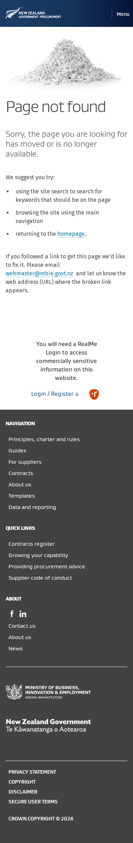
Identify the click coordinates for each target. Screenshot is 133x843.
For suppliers (25, 462)
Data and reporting (32, 507)
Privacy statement (32, 772)
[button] (123, 14)
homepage (71, 233)
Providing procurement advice (47, 566)
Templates (22, 496)
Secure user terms (33, 802)
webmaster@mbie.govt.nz (39, 273)
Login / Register (53, 394)
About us (20, 484)
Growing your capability (38, 555)
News (16, 648)
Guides (17, 450)
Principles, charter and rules (44, 439)
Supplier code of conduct (40, 578)
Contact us (22, 626)
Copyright (22, 782)
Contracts (21, 473)
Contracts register (32, 544)
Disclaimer (23, 792)
